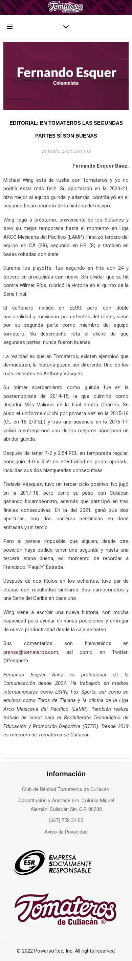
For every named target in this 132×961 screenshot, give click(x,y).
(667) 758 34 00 (66, 820)
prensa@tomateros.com (30, 652)
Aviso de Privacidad (66, 832)
